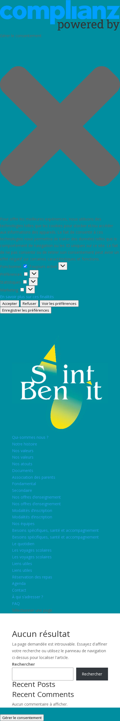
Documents (22, 470)
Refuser (29, 303)
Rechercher (23, 664)
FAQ (16, 603)
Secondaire (22, 490)
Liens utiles (22, 563)
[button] (60, 127)
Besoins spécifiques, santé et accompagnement (55, 530)
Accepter (9, 303)
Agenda (19, 583)
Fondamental (24, 483)
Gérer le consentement (22, 717)
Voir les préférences (59, 303)
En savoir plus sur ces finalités (27, 296)
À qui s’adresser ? (27, 596)
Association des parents (33, 477)
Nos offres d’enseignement (36, 497)
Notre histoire (24, 444)
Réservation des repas (32, 577)
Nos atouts (22, 463)
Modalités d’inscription (32, 510)
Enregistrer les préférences (25, 310)
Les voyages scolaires (32, 550)
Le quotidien (23, 543)
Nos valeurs (22, 450)
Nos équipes (23, 523)
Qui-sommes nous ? (30, 437)
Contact (19, 590)
